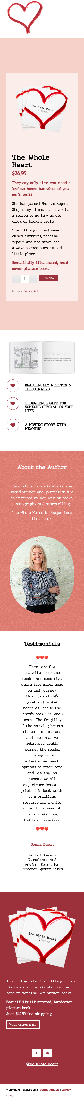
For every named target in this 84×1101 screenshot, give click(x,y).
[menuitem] (72, 19)
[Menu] (72, 19)
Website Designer (49, 1089)
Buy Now (49, 277)
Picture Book (31, 291)
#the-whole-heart (42, 1064)
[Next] (69, 660)
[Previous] (15, 660)
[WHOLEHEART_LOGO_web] (34, 19)
